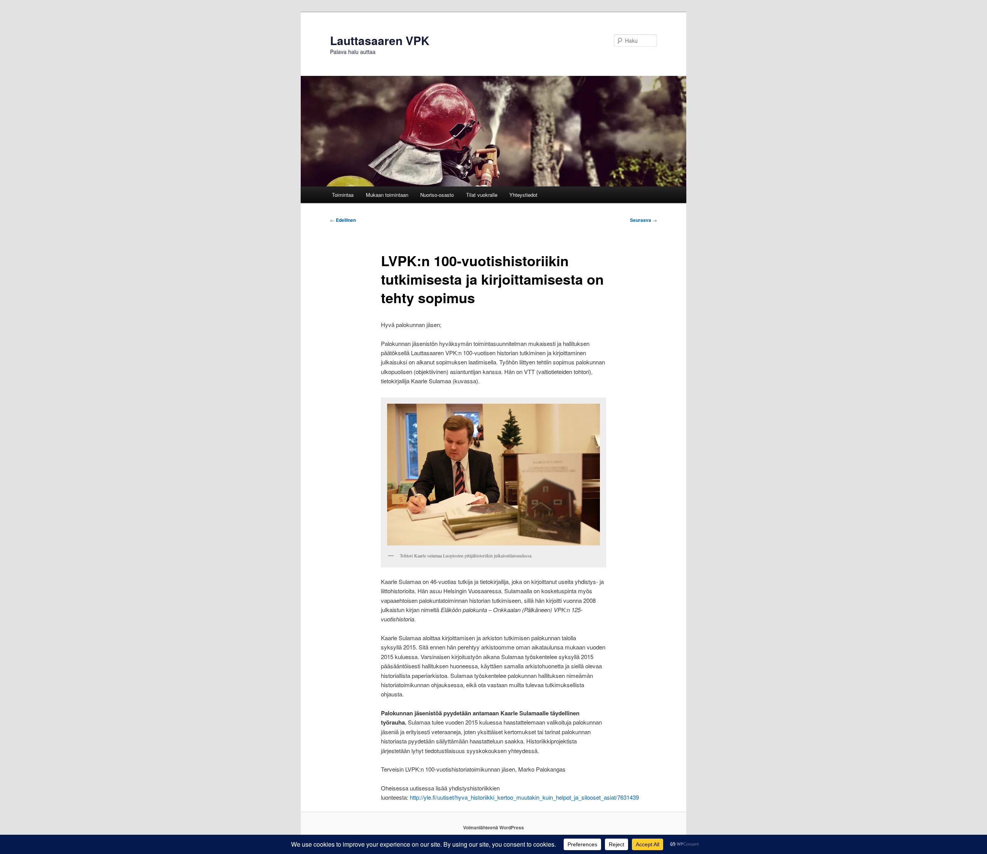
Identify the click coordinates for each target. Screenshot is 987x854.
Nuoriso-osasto (437, 194)
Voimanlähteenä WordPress (493, 827)
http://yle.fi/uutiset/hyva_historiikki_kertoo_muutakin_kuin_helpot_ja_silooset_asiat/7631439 (524, 797)
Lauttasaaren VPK (379, 40)
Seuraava (643, 219)
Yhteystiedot (523, 194)
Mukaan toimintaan (387, 194)
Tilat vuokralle (481, 194)
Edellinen (343, 219)
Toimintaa (343, 194)
